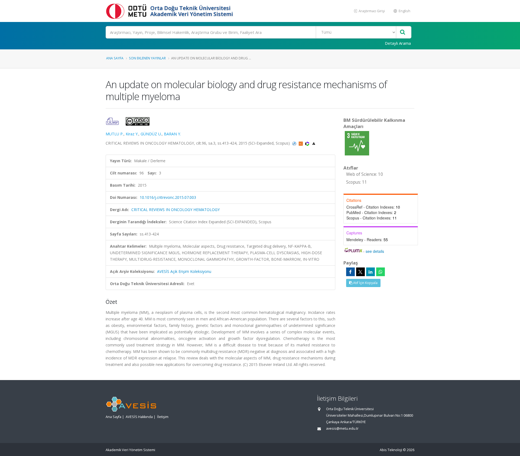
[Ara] (402, 32)
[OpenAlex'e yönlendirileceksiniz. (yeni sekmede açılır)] (314, 143)
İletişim (162, 416)
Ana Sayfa (114, 58)
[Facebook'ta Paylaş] (350, 271)
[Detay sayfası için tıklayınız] (356, 142)
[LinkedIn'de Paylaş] (370, 271)
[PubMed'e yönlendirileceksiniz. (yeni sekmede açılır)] (294, 143)
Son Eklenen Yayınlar (147, 58)
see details (375, 251)
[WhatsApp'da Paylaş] (380, 271)
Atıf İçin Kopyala (365, 282)
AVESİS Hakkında (139, 416)
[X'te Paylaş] (360, 271)
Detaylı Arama (398, 43)
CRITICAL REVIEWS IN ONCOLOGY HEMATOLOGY (175, 209)
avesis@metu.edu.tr (342, 428)
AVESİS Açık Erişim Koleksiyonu (184, 271)
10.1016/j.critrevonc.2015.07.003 (168, 197)
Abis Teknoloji (391, 450)
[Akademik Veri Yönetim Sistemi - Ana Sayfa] (127, 11)
